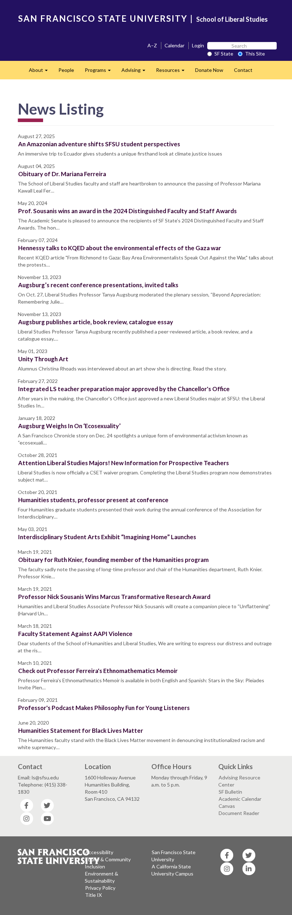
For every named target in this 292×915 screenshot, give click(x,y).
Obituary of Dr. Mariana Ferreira (62, 174)
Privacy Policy (100, 888)
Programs (100, 72)
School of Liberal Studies (232, 19)
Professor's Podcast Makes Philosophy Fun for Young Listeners (104, 707)
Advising (136, 72)
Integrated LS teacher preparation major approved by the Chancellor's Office (124, 389)
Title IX (93, 895)
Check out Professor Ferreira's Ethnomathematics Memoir (98, 670)
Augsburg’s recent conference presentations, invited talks (98, 285)
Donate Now (209, 70)
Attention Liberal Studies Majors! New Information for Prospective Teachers (123, 463)
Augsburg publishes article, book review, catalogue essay (95, 322)
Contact (243, 70)
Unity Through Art (43, 359)
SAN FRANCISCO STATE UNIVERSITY (102, 18)
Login (198, 45)
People (66, 70)
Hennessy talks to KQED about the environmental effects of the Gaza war (119, 248)
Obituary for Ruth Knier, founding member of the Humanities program (113, 559)
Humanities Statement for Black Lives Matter (80, 730)
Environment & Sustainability (101, 877)
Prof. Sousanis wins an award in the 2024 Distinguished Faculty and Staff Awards (127, 211)
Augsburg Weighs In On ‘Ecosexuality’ (69, 426)
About (41, 72)
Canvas (227, 806)
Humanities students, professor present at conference (93, 500)
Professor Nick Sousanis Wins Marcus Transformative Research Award (114, 596)
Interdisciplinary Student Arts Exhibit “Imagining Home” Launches (107, 537)
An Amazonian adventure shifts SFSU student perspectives (99, 144)
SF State (223, 54)
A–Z (152, 45)
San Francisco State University (173, 855)
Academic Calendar (240, 799)
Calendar (174, 45)
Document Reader (239, 813)
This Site (255, 54)
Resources (173, 72)
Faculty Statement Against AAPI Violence (75, 633)
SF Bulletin (230, 792)
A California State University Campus (172, 870)
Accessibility (99, 852)
